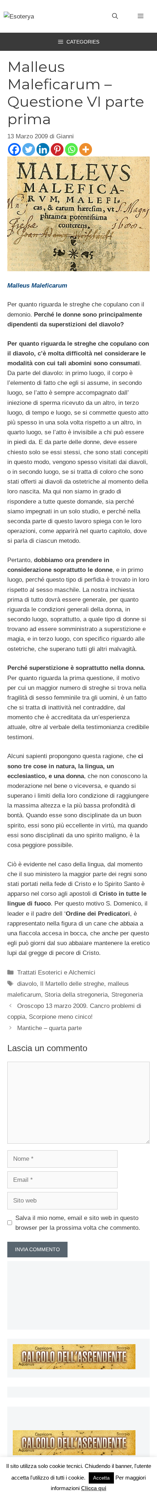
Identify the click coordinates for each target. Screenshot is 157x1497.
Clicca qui (93, 1488)
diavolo (27, 983)
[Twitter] (28, 149)
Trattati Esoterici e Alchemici (56, 972)
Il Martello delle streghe (72, 983)
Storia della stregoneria (76, 994)
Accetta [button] (101, 1478)
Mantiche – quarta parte (49, 1028)
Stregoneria (127, 994)
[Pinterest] (57, 149)
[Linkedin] (43, 149)
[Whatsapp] (71, 149)
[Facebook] (14, 149)
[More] (85, 149)
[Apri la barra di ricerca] (115, 16)
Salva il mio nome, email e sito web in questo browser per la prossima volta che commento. (77, 1223)
